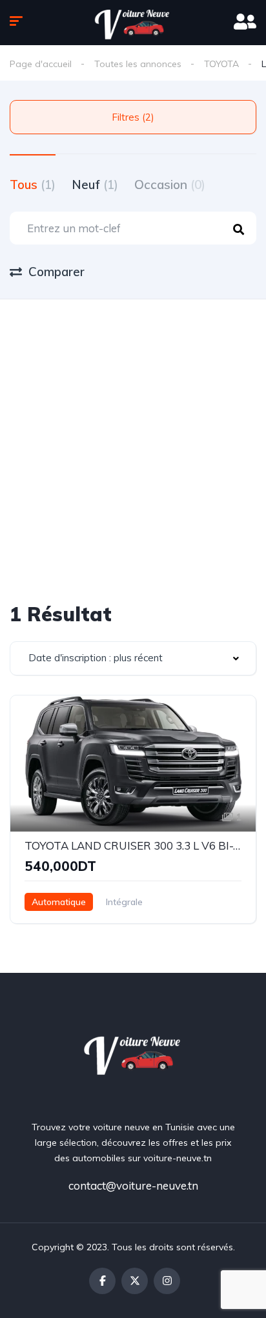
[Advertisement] (133, 439)
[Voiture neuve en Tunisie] (133, 1053)
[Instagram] (167, 1281)
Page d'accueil (41, 64)
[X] (134, 1281)
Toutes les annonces (137, 64)
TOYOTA (221, 64)
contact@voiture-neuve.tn (133, 1185)
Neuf (95, 184)
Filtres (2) (133, 117)
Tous (33, 184)
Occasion (169, 184)
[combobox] (133, 658)
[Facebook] (102, 1281)
